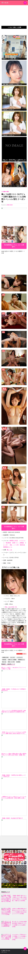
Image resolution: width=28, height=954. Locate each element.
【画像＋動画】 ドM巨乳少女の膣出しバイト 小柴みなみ (13, 776)
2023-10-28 (9, 204)
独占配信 (8, 542)
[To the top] (25, 948)
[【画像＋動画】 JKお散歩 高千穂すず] (14, 827)
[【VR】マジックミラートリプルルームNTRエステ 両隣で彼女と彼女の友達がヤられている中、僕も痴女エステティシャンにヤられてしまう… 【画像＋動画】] (14, 742)
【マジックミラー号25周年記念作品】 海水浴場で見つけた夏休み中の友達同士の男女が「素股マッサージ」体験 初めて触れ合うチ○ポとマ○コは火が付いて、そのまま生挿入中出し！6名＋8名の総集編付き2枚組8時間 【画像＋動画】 (13, 711)
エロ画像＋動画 (5, 191)
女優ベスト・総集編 (18, 542)
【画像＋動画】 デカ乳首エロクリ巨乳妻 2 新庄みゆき (13, 689)
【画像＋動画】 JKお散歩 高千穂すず (12, 818)
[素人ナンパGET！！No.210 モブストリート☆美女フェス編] (14, 678)
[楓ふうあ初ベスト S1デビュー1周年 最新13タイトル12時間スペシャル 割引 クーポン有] (14, 215)
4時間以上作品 (13, 540)
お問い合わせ (4, 952)
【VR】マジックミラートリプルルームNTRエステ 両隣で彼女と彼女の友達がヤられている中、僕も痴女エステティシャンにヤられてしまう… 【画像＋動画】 (13, 733)
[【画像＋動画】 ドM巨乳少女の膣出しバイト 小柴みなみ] (14, 785)
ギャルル (5, 3)
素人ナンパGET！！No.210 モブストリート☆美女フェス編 (13, 668)
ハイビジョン (19, 657)
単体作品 (22, 545)
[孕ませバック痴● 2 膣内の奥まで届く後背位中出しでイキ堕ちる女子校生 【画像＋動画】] (14, 764)
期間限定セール (7, 547)
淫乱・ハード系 (14, 545)
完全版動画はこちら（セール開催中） (14, 246)
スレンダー (12, 657)
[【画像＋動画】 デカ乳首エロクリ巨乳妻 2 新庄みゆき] (14, 699)
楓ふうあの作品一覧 (11, 607)
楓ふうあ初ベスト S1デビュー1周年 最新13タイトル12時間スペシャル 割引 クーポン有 (13, 198)
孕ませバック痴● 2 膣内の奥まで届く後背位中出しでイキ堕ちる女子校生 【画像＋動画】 (13, 754)
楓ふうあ (9, 550)
